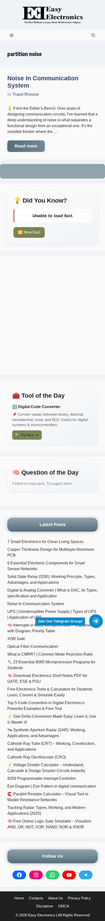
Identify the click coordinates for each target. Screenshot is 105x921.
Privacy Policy (79, 898)
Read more (26, 146)
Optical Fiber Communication (32, 646)
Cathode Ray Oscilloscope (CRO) (36, 757)
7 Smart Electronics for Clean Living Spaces (45, 542)
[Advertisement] (52, 315)
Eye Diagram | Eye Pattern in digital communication (51, 786)
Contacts (36, 898)
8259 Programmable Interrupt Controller (41, 778)
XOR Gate (16, 639)
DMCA (63, 906)
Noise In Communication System (35, 604)
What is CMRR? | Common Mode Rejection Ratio (50, 654)
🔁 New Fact (29, 232)
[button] (93, 35)
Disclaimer (44, 906)
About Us (55, 898)
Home (19, 898)
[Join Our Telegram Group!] (96, 621)
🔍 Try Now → (27, 435)
